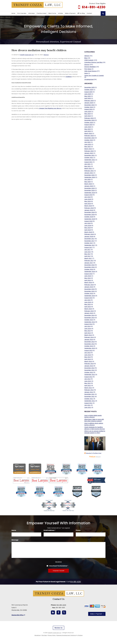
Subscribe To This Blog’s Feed (93, 453)
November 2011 (89, 396)
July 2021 (87, 164)
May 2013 (87, 357)
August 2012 (88, 377)
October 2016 (88, 269)
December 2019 (89, 188)
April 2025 (87, 98)
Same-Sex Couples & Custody (94, 75)
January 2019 (88, 210)
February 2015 (89, 311)
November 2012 (89, 370)
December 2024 (89, 105)
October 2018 (88, 217)
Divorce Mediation (90, 67)
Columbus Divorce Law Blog (93, 62)
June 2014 (87, 328)
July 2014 (87, 326)
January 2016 (88, 287)
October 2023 (88, 122)
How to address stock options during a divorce (93, 424)
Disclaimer (58, 562)
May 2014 (87, 330)
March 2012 (88, 388)
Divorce (46, 55)
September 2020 (89, 177)
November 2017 (89, 241)
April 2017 (87, 256)
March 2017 (88, 258)
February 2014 (89, 337)
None (86, 73)
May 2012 (87, 383)
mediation (69, 77)
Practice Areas (41, 13)
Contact (89, 13)
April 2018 (87, 230)
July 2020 (87, 179)
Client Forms (52, 13)
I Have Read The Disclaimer (58, 566)
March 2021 (88, 168)
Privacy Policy (52, 635)
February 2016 (89, 285)
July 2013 (87, 352)
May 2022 (87, 146)
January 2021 (88, 173)
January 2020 (88, 186)
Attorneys (31, 13)
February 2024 (89, 118)
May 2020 (87, 181)
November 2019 (89, 190)
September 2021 (89, 160)
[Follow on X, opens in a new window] (64, 612)
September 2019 (89, 192)
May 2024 (87, 113)
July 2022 (87, 142)
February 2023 (89, 135)
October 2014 (88, 320)
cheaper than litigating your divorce (50, 108)
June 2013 (87, 355)
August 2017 (88, 247)
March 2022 (88, 149)
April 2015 (87, 306)
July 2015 (87, 300)
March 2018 (88, 232)
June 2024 (87, 111)
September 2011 (89, 401)
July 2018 (87, 223)
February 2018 (89, 234)
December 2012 (89, 368)
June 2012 (87, 381)
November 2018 (89, 214)
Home (13, 13)
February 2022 (89, 151)
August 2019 (88, 195)
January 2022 (88, 153)
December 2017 (89, 238)
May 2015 (87, 304)
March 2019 (88, 206)
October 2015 (88, 293)
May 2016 (87, 278)
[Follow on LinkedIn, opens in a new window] (53, 612)
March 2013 (88, 361)
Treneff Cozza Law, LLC (27, 55)
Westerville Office (18, 615)
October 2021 (88, 157)
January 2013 (88, 366)
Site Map (44, 635)
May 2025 (87, 96)
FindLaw (80, 635)
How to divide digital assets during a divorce (93, 416)
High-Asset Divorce (90, 71)
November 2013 (89, 344)
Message (15, 540)
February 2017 (89, 260)
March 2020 (88, 184)
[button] (115, 627)
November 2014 (89, 317)
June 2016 (87, 276)
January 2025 (88, 103)
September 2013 (89, 348)
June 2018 (87, 225)
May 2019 (87, 201)
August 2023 (88, 124)
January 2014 (88, 339)
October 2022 (88, 140)
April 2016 (87, 280)
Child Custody (88, 60)
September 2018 (89, 219)
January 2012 (88, 392)
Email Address (49, 530)
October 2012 (88, 372)
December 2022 (89, 138)
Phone (78, 530)
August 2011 (88, 403)
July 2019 (87, 197)
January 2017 (88, 263)
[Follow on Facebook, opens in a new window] (58, 612)
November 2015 (89, 291)
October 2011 (88, 398)
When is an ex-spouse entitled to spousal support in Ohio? (94, 432)
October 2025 (88, 89)
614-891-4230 (93, 7)
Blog (85, 58)
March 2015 (88, 309)
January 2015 (88, 313)
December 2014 (89, 315)
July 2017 (87, 249)
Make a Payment (70, 13)
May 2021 (87, 166)
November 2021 (89, 155)
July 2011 (87, 405)
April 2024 (87, 116)
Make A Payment (96, 614)
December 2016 (89, 265)
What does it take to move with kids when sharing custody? (94, 420)
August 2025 (88, 92)
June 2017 (87, 252)
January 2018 (88, 236)
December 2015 (89, 289)
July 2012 (87, 379)
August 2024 (88, 109)
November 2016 (89, 267)
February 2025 (89, 100)
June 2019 (87, 199)
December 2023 (89, 120)
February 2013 (89, 363)
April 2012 (87, 385)
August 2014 (88, 324)
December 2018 (89, 212)
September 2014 (89, 322)
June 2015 (87, 302)
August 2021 (88, 162)
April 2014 (87, 333)
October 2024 (88, 107)
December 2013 (89, 341)
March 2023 (88, 133)
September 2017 (89, 245)
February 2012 (89, 390)
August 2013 (88, 350)
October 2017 (88, 243)
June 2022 (87, 144)
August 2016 (88, 274)
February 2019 (89, 208)
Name (14, 530)
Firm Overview (21, 13)
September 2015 (89, 295)
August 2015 (88, 298)
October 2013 (88, 346)
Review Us (58, 628)
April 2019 (87, 203)
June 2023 (87, 127)
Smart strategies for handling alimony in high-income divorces (94, 428)
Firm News (87, 69)
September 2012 (89, 374)
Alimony (86, 56)
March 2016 (88, 282)
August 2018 (88, 221)
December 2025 (89, 87)
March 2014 (88, 335)
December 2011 (89, 394)
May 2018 (87, 227)
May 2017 (87, 254)
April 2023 (87, 131)
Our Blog (82, 13)
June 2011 (87, 407)
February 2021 (89, 171)
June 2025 (87, 94)
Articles (60, 13)
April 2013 (87, 359)
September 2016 (89, 271)
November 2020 (89, 175)
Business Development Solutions (66, 635)
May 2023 (87, 129)
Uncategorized (89, 79)
